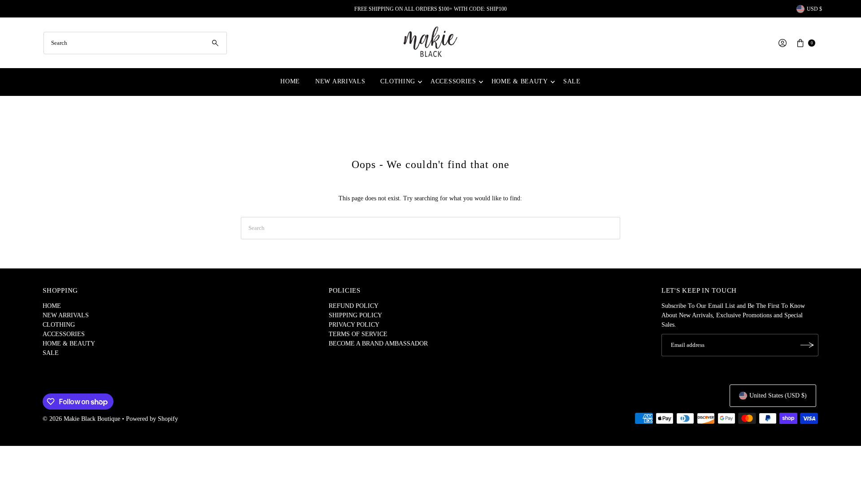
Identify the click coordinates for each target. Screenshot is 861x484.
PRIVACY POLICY (354, 324)
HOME (290, 81)
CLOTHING (397, 81)
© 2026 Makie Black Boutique (81, 418)
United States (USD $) (778, 395)
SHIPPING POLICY (355, 315)
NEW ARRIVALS (340, 81)
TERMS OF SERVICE (358, 334)
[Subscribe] (807, 345)
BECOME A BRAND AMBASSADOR (378, 343)
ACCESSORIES (453, 81)
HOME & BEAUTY (519, 81)
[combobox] (135, 43)
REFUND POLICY (353, 305)
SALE (572, 81)
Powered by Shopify (152, 418)
